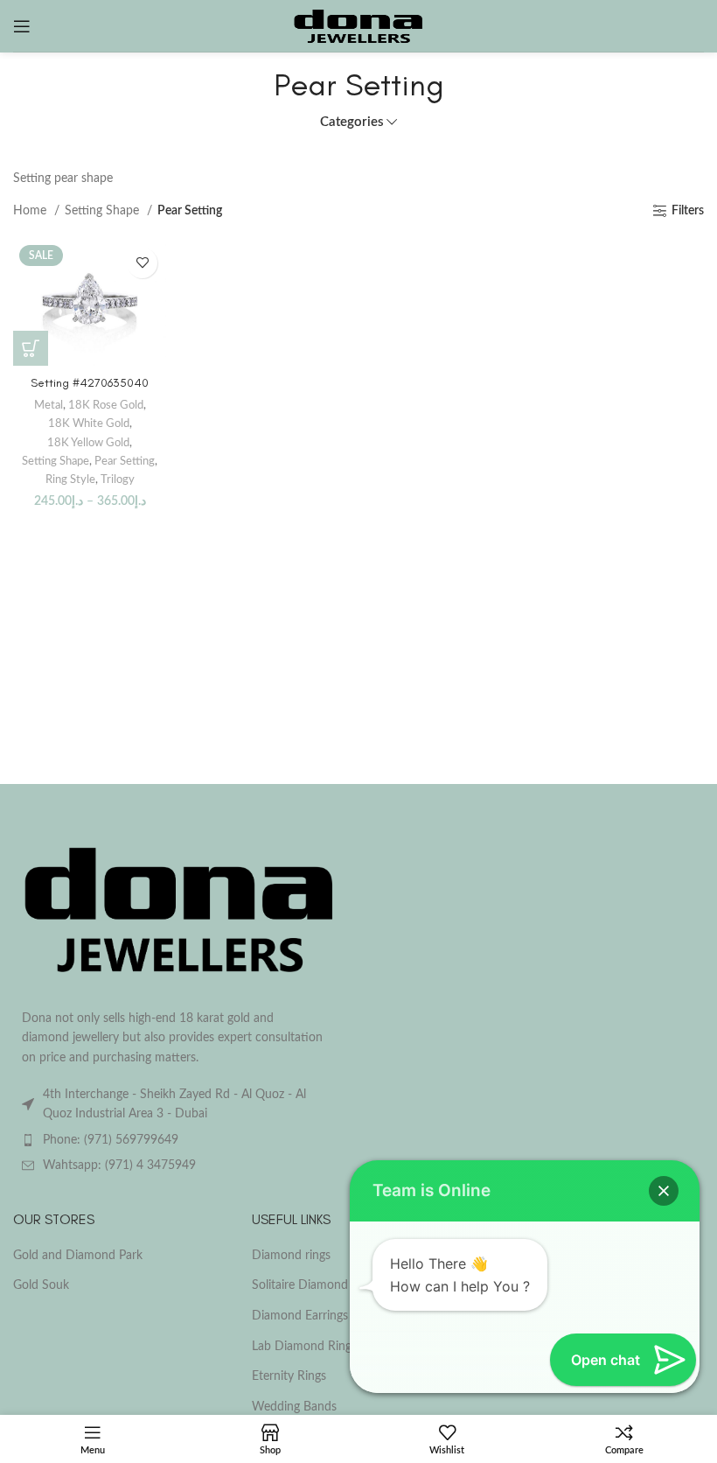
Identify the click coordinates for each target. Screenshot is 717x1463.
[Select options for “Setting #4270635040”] (30, 348)
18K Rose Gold (105, 405)
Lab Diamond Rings (304, 1346)
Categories (352, 122)
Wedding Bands (294, 1407)
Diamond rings (291, 1256)
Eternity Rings (289, 1376)
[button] (664, 1191)
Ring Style (70, 479)
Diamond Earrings (300, 1316)
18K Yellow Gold (88, 443)
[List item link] (179, 1140)
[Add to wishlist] (142, 263)
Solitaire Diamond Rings (316, 1285)
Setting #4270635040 (90, 382)
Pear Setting (124, 461)
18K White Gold (88, 423)
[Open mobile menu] (21, 26)
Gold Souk (41, 1285)
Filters (688, 211)
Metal (48, 405)
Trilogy (118, 479)
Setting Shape (104, 211)
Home (31, 211)
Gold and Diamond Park (78, 1256)
